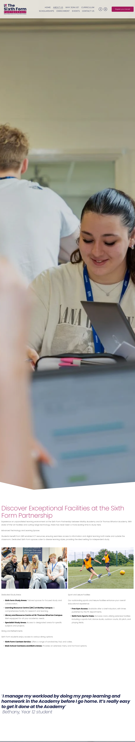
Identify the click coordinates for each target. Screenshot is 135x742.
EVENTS (76, 11)
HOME (48, 7)
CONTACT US (88, 11)
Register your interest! (122, 9)
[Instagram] (105, 9)
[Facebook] (100, 9)
